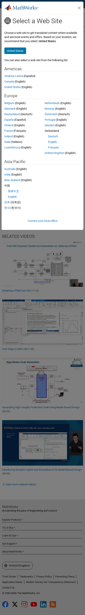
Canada (9, 81)
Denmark (9, 108)
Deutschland (12, 114)
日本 (7, 202)
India (7, 174)
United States (12, 87)
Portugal (50, 119)
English (52, 141)
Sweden (49, 125)
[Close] (79, 8)
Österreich (51, 114)
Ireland (8, 136)
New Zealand (12, 180)
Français (53, 147)
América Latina (13, 76)
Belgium (9, 103)
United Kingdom (54, 153)
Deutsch (53, 136)
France (8, 130)
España (9, 119)
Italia (7, 141)
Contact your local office (42, 220)
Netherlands (52, 103)
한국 (7, 207)
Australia (9, 169)
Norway (49, 108)
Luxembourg (12, 147)
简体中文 (13, 191)
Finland (8, 125)
